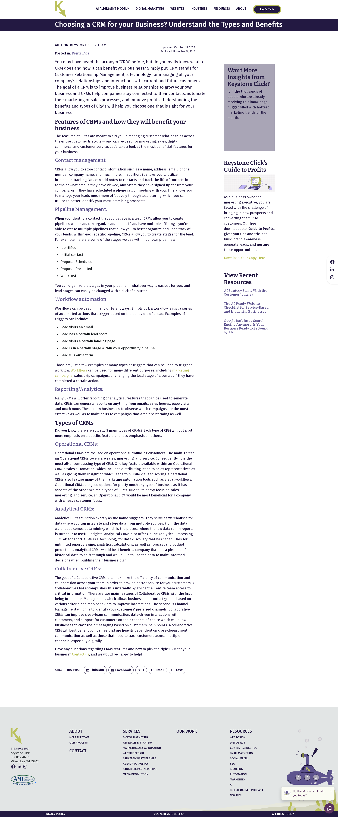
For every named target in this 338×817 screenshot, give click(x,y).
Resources (222, 9)
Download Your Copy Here (244, 258)
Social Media (239, 758)
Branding (236, 769)
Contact (77, 750)
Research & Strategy (138, 742)
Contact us (80, 654)
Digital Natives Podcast (246, 790)
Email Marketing (241, 753)
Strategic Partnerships (140, 758)
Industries (199, 9)
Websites (177, 9)
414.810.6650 (20, 748)
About (241, 9)
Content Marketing (243, 748)
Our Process (78, 742)
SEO (232, 763)
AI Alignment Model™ (112, 9)
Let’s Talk (267, 9)
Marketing (237, 779)
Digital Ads (80, 53)
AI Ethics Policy (283, 814)
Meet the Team (79, 737)
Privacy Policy (55, 814)
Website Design (133, 753)
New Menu (236, 795)
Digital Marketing (150, 9)
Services (131, 731)
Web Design (237, 737)
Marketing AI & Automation (142, 748)
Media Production (135, 774)
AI (231, 784)
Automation (238, 774)
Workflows (79, 370)
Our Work (186, 731)
